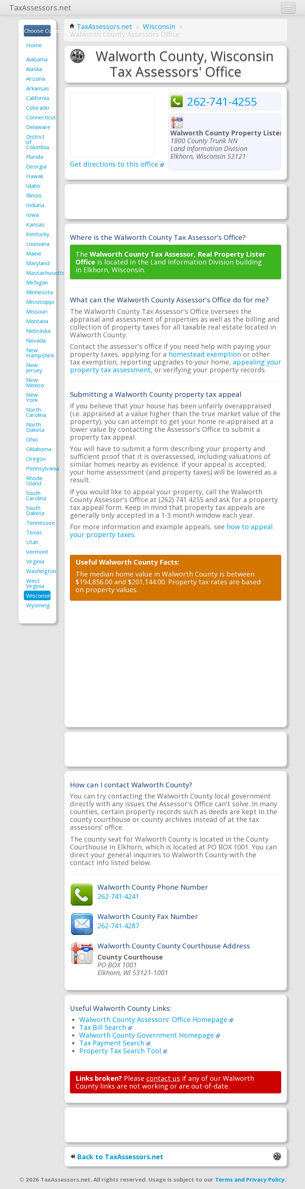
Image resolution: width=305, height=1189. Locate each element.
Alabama (37, 59)
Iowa (32, 214)
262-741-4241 (118, 896)
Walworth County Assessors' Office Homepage (154, 1019)
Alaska (34, 69)
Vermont (37, 551)
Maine (33, 253)
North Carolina (36, 412)
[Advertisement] (176, 201)
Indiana (35, 205)
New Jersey (34, 367)
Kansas (35, 224)
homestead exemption (204, 354)
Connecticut (38, 117)
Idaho (33, 185)
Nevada (36, 340)
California (37, 98)
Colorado (37, 107)
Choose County (37, 30)
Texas (34, 532)
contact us (163, 1078)
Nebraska (38, 330)
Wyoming (38, 605)
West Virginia (35, 583)
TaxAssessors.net (104, 26)
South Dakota (35, 510)
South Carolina (36, 495)
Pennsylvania (38, 468)
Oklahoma (38, 449)
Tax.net (40, 8)
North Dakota (35, 427)
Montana (37, 321)
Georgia (36, 166)
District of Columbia (37, 142)
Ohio (32, 439)
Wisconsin (38, 595)
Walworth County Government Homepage (147, 1035)
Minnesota (38, 292)
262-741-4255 (222, 101)
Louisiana (37, 243)
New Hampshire (38, 352)
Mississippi (38, 301)
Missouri (37, 311)
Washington (38, 571)
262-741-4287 (118, 925)
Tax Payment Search (112, 1042)
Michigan (37, 282)
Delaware (38, 127)
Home (34, 45)
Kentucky (37, 234)
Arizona (35, 78)
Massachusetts (38, 272)
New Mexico (35, 382)
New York (32, 397)
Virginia (35, 561)
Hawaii (34, 176)
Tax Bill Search (103, 1027)
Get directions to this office (115, 164)
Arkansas (37, 88)
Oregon (36, 458)
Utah (32, 542)
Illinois (34, 195)
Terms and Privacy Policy (250, 1179)
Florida (34, 156)
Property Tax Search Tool (121, 1050)
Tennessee (38, 522)
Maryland (37, 263)
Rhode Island (34, 480)
